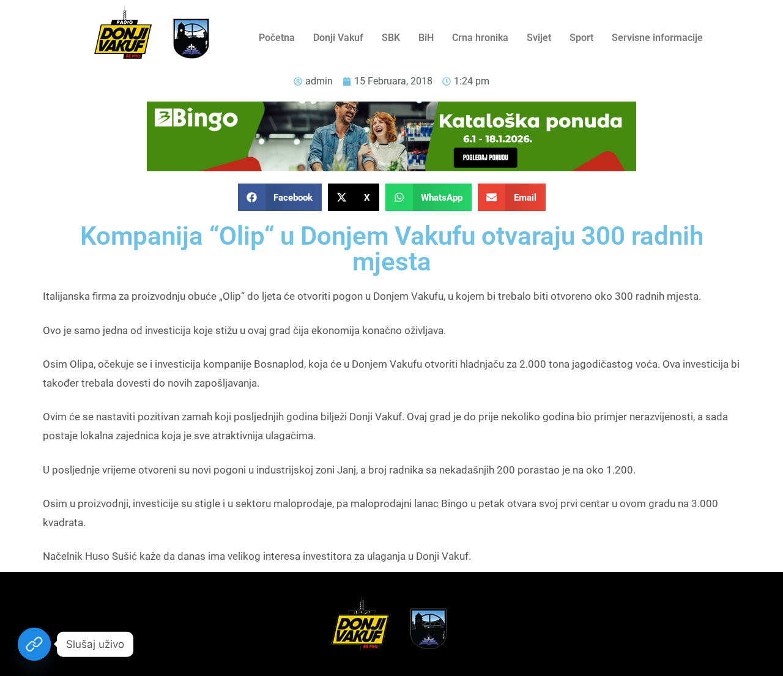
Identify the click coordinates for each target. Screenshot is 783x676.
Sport (581, 37)
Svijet (539, 37)
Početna (277, 37)
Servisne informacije (657, 37)
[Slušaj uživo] (34, 644)
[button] (280, 197)
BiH (426, 37)
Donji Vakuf (338, 37)
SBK (391, 37)
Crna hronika (480, 37)
